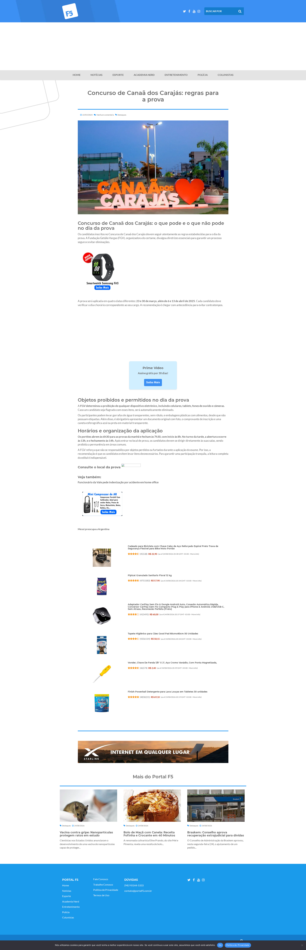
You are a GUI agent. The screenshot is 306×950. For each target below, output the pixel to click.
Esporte (118, 74)
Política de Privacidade (105, 889)
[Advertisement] (153, 46)
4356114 (144, 638)
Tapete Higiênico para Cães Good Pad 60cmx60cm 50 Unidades (163, 633)
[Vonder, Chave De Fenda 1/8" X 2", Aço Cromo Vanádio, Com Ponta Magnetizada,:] (101, 674)
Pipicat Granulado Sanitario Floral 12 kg (150, 575)
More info (194, 554)
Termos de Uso (101, 895)
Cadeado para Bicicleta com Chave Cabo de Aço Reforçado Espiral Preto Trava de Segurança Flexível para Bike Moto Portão (173, 547)
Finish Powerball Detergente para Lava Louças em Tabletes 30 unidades (167, 691)
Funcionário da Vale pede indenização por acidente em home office (118, 482)
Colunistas (225, 74)
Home (76, 74)
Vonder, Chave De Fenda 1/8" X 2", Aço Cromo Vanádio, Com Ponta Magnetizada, (172, 662)
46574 (143, 668)
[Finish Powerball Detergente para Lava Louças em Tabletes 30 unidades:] (101, 703)
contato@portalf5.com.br (138, 890)
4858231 (144, 697)
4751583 (144, 580)
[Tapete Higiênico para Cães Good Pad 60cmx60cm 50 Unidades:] (101, 645)
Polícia (203, 74)
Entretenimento (176, 74)
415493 (144, 614)
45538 (143, 554)
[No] (302, 945)
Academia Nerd (144, 74)
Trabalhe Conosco (103, 884)
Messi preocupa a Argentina (93, 529)
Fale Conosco (100, 879)
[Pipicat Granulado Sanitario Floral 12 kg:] (101, 586)
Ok (220, 945)
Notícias (96, 74)
